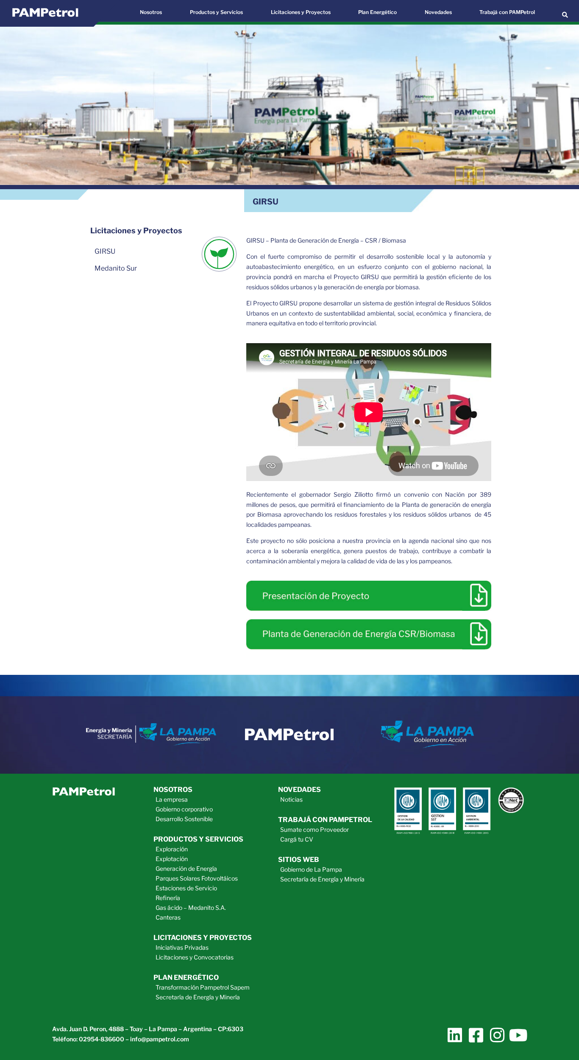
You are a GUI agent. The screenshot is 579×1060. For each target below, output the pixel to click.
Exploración (172, 849)
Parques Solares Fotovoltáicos (197, 878)
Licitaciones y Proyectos (301, 12)
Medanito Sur (116, 268)
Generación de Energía (186, 868)
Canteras (168, 917)
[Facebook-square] (476, 1035)
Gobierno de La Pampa (311, 869)
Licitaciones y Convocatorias (195, 957)
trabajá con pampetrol (325, 820)
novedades (299, 790)
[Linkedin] (454, 1035)
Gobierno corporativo (184, 809)
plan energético (186, 977)
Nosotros (151, 12)
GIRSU (105, 251)
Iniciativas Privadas (182, 947)
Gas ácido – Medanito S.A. (191, 907)
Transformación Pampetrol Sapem (203, 987)
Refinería (168, 897)
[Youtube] (518, 1035)
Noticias (291, 799)
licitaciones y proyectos (202, 938)
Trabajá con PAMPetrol (507, 12)
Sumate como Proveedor (314, 829)
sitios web (298, 860)
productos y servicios (198, 839)
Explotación (172, 858)
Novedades (438, 12)
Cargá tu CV (296, 839)
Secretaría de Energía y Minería (198, 997)
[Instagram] (497, 1035)
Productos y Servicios (216, 12)
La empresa (172, 799)
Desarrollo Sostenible (184, 818)
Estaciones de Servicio (186, 888)
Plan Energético (377, 12)
